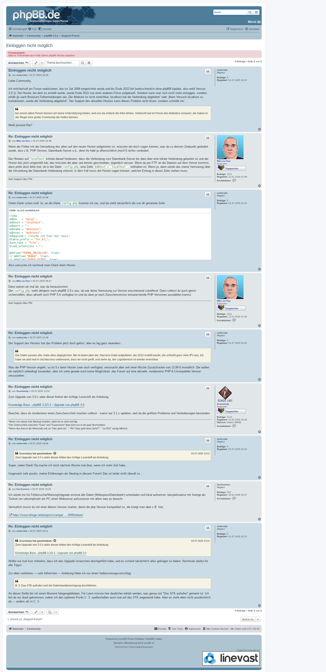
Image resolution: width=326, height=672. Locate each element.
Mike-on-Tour (224, 161)
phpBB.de (149, 643)
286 (229, 492)
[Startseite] (41, 15)
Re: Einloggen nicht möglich (30, 136)
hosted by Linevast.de (248, 650)
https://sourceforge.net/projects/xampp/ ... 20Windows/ (48, 515)
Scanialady (223, 404)
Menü (252, 21)
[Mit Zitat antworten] (208, 71)
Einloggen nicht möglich (29, 45)
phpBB (122, 639)
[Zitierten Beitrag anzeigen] (55, 453)
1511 (229, 174)
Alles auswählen (28, 210)
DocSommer (223, 484)
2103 (229, 417)
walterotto (222, 70)
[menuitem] (32, 29)
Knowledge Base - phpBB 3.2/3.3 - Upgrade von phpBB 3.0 (46, 404)
